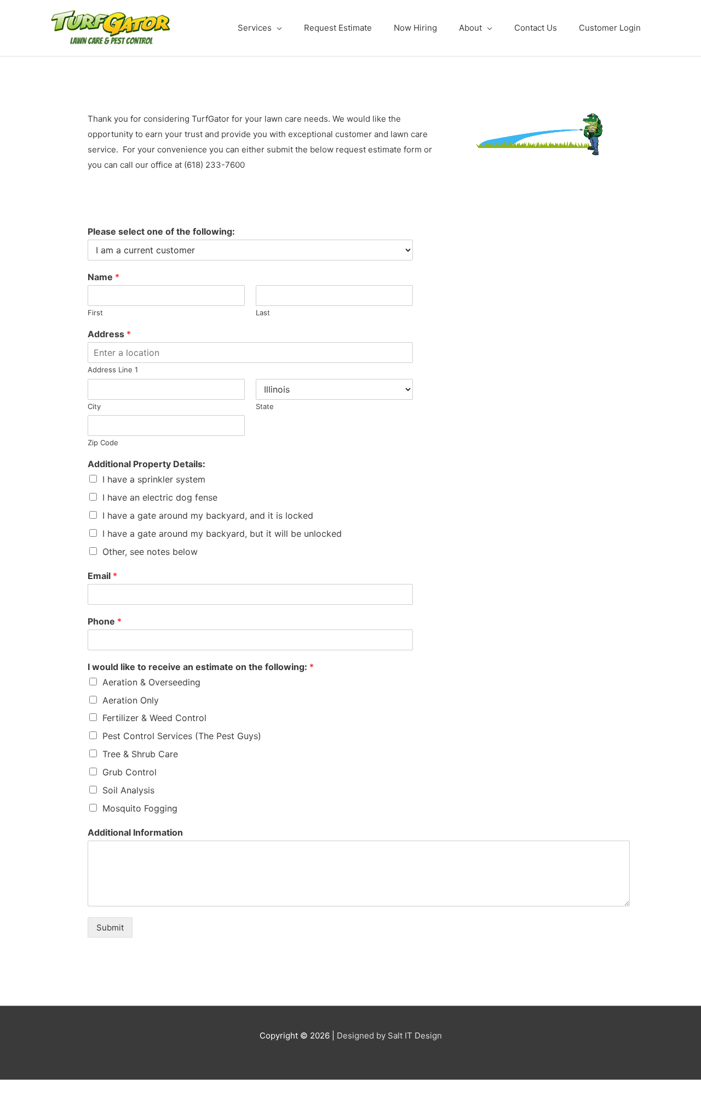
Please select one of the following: (161, 231)
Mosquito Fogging (139, 808)
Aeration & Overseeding (151, 682)
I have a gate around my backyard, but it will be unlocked (222, 533)
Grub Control (129, 772)
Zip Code (103, 442)
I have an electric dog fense (159, 497)
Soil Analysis (128, 790)
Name (103, 276)
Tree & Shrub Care (140, 753)
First (95, 312)
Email (102, 575)
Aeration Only (130, 700)
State (265, 406)
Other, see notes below (150, 551)
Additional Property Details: (146, 463)
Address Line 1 (113, 369)
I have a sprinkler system (153, 479)
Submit (110, 927)
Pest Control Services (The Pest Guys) (181, 735)
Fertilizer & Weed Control (154, 717)
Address (109, 333)
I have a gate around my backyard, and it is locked (207, 515)
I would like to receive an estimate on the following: (201, 666)
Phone (105, 621)
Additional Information (135, 832)
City (94, 406)
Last (263, 312)
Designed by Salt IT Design (389, 1035)
